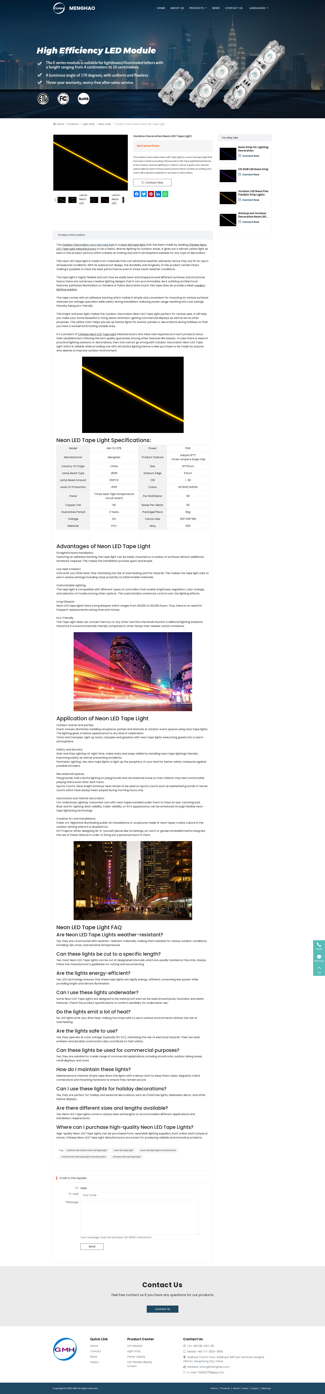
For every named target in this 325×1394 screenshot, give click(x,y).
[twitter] (144, 194)
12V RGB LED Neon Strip (253, 169)
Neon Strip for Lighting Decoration (253, 149)
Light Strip (88, 124)
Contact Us (234, 8)
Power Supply (136, 1357)
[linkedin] (158, 194)
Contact (95, 1351)
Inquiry (94, 1362)
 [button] (55, 199)
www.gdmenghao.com (214, 1367)
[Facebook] (137, 194)
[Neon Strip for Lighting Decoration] (228, 154)
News (216, 8)
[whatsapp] (165, 194)
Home (161, 8)
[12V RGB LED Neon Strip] (228, 176)
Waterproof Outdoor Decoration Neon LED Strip (252, 215)
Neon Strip (105, 124)
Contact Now (248, 155)
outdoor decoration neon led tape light (87, 1150)
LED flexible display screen (139, 1364)
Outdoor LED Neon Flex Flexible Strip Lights (253, 193)
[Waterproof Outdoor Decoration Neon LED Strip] (228, 220)
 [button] (124, 199)
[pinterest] (151, 194)
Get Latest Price (148, 146)
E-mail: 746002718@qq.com (203, 1372)
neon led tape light (102, 245)
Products (197, 8)
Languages (257, 8)
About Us (177, 8)
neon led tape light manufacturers (158, 1150)
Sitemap (266, 1388)
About (94, 1346)
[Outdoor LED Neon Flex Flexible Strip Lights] (228, 198)
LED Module (134, 1346)
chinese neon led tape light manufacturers (83, 1156)
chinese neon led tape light (127, 1156)
